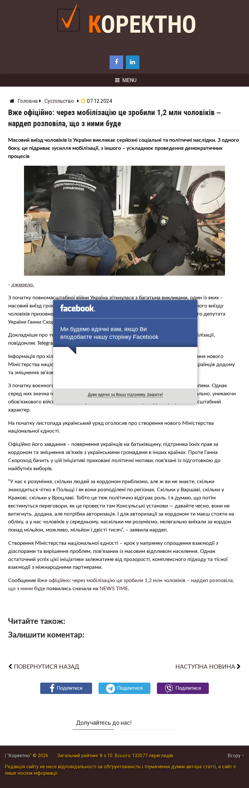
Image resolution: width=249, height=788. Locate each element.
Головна (28, 101)
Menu (129, 80)
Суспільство (59, 101)
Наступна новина (205, 667)
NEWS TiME (114, 588)
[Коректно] (70, 37)
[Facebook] (116, 62)
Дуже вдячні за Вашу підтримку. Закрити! (125, 394)
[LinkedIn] (132, 62)
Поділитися (69, 688)
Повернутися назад (46, 667)
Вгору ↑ (236, 755)
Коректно (142, 24)
